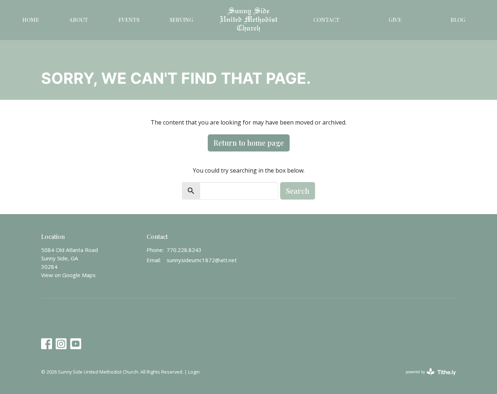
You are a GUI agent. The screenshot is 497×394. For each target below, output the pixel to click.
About (78, 19)
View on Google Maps (68, 275)
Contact (326, 19)
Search (297, 191)
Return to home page (249, 142)
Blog (457, 19)
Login (194, 372)
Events (128, 19)
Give (395, 19)
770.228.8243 (184, 249)
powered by (427, 378)
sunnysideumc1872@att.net (202, 260)
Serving (181, 19)
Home (30, 19)
